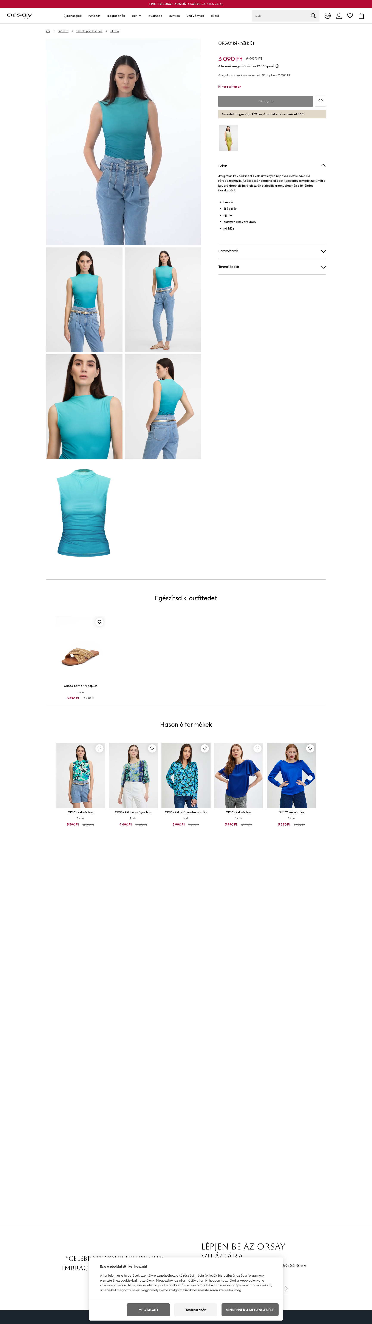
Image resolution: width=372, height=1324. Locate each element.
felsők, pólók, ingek (89, 31)
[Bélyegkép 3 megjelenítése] (84, 406)
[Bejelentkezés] (339, 16)
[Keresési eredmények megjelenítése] (313, 15)
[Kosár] (361, 16)
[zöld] (228, 138)
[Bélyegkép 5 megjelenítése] (84, 513)
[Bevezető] (48, 31)
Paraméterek (228, 251)
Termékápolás (229, 267)
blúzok (114, 31)
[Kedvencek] (350, 16)
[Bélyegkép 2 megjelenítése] (163, 299)
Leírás (222, 166)
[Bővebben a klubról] (328, 16)
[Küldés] (286, 1289)
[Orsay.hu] (19, 15)
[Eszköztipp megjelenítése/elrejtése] (277, 66)
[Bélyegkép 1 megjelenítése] (84, 299)
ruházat (63, 31)
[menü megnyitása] (83, 15)
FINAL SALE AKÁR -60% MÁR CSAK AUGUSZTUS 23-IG (186, 4)
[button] (320, 101)
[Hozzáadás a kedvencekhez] (99, 622)
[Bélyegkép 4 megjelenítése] (163, 406)
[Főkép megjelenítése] (123, 142)
